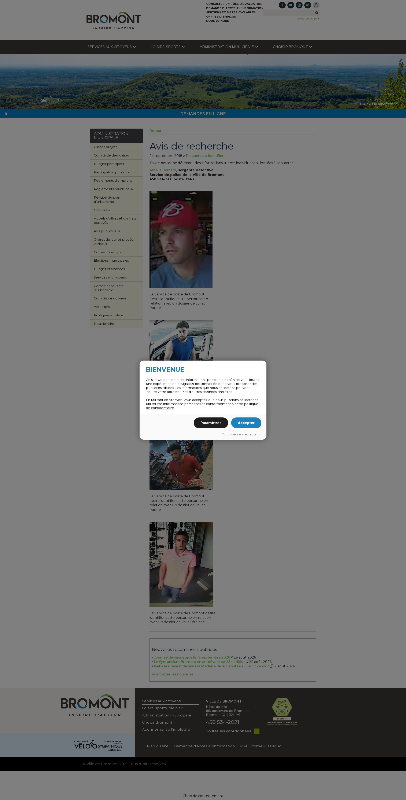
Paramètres (210, 423)
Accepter (246, 423)
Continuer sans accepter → (241, 434)
